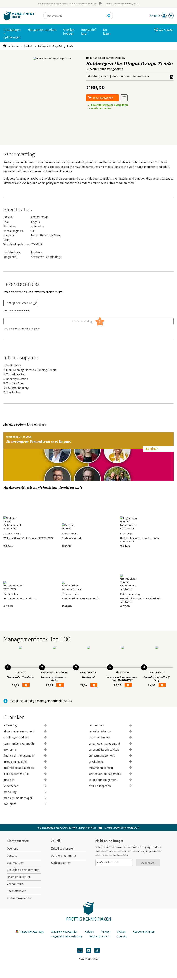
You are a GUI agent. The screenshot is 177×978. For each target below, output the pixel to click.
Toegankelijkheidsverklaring (66, 936)
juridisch (8, 780)
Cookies (121, 931)
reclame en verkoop (101, 767)
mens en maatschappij (17, 798)
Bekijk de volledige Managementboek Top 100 (41, 701)
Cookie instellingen (144, 931)
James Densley (115, 57)
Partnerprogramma (19, 898)
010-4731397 (166, 29)
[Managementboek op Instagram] (97, 950)
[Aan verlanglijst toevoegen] (124, 97)
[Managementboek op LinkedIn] (80, 950)
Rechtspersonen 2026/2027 (20, 598)
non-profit (9, 804)
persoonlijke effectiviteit (103, 749)
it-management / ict (16, 773)
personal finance (99, 737)
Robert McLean (95, 57)
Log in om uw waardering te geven (21, 328)
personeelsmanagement (104, 743)
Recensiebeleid (16, 891)
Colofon (89, 931)
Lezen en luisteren (19, 877)
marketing (10, 792)
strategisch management (104, 773)
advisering (10, 725)
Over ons (12, 848)
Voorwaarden (15, 862)
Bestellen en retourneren (23, 869)
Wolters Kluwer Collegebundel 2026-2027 (28, 538)
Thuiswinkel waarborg (31, 931)
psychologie (96, 761)
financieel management (18, 755)
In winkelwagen (103, 97)
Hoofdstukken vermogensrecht (80, 598)
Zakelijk (56, 841)
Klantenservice (18, 841)
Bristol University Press (46, 235)
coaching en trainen (16, 737)
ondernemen (96, 725)
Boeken (15, 46)
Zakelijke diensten (62, 848)
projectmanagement (101, 755)
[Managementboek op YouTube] (88, 950)
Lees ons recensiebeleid (16, 310)
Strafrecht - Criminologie (46, 257)
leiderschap (10, 786)
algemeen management (19, 731)
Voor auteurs (15, 884)
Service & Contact (99, 936)
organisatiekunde (99, 731)
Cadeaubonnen (61, 862)
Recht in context (71, 538)
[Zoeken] (109, 15)
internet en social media (19, 767)
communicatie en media (18, 743)
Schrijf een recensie (19, 303)
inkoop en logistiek (15, 761)
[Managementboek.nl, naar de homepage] (19, 19)
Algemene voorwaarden (64, 931)
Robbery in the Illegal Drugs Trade (55, 46)
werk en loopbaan (99, 786)
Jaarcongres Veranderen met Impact (39, 441)
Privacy (105, 931)
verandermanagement (103, 780)
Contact (12, 855)
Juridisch (28, 46)
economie (9, 749)
